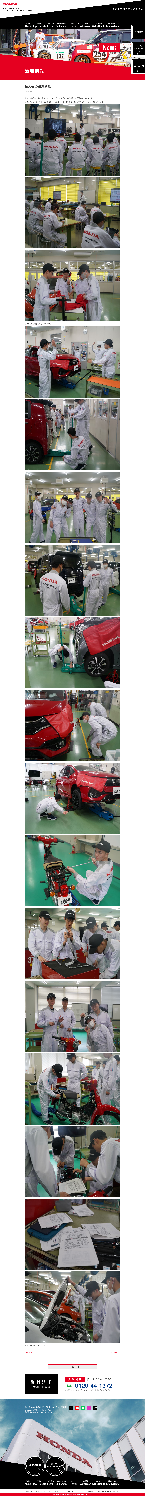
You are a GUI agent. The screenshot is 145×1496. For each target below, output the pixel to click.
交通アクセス (38, 1491)
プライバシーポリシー (59, 1491)
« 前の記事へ (29, 1352)
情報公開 (70, 1491)
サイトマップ (47, 1491)
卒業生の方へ (116, 1491)
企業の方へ (91, 1491)
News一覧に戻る (72, 1367)
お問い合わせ (28, 1491)
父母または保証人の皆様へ (103, 1491)
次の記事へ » (115, 1352)
